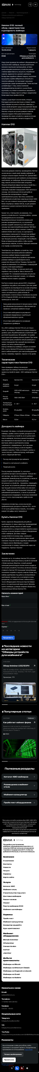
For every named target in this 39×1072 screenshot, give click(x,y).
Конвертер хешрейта (12, 925)
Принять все (9, 1060)
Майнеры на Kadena (12, 977)
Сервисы (7, 874)
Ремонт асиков (9, 899)
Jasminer (7, 953)
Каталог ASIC (9, 886)
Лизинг (6, 903)
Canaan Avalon (9, 946)
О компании (8, 861)
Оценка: (4, 627)
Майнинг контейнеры (12, 909)
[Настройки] (27, 1068)
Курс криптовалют (11, 928)
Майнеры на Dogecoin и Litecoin (17, 971)
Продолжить (8, 638)
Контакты (7, 864)
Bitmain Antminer (10, 940)
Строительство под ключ (14, 893)
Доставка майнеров (12, 896)
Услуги (6, 870)
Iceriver (6, 950)
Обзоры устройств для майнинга (12, 15)
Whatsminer (8, 943)
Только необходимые (13, 1054)
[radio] (3, 630)
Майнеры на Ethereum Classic (16, 967)
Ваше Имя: (5, 596)
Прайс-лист (8, 918)
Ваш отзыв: (5, 605)
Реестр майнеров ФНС (13, 906)
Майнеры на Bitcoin (11, 964)
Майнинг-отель (10, 889)
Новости (7, 867)
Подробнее (29, 1049)
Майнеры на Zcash (11, 974)
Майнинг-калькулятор (13, 922)
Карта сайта (8, 877)
